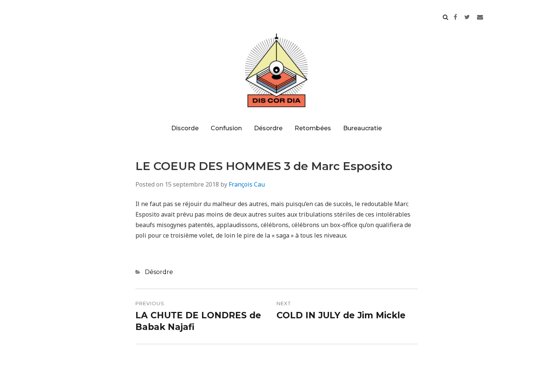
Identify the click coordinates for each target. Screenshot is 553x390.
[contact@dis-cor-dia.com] (480, 17)
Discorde (185, 128)
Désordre (268, 128)
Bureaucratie (362, 128)
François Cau (247, 184)
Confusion (226, 128)
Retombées (313, 128)
